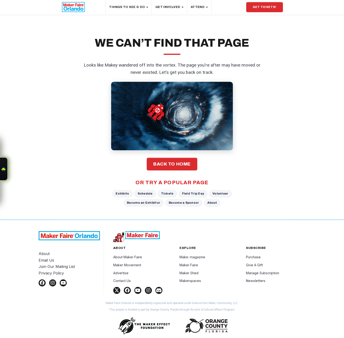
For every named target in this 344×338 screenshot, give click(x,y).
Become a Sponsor (184, 202)
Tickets (167, 193)
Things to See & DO (127, 7)
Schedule (145, 193)
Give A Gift (254, 265)
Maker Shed (188, 273)
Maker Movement (127, 265)
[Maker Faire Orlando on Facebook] (42, 282)
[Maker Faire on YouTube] (137, 290)
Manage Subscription (262, 273)
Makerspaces (190, 281)
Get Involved (168, 7)
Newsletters (255, 281)
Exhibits (122, 193)
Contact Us (122, 281)
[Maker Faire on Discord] (158, 290)
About (212, 202)
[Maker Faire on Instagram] (148, 290)
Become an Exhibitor (143, 202)
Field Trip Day (193, 193)
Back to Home (172, 163)
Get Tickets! (264, 7)
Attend (198, 7)
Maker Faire (188, 265)
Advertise (120, 273)
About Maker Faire (127, 257)
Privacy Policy (51, 273)
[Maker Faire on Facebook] (127, 290)
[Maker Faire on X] (116, 290)
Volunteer (220, 193)
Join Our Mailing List (57, 266)
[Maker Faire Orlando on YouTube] (63, 282)
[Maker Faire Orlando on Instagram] (52, 282)
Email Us (46, 260)
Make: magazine (192, 257)
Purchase (253, 257)
